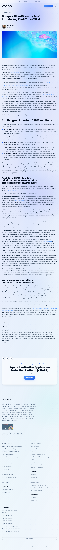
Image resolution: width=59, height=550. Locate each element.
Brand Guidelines (35, 482)
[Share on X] (7, 358)
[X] (7, 433)
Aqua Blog (7, 12)
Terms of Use (37, 546)
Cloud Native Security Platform (10, 510)
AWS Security (5, 469)
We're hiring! (37, 1)
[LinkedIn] (3, 433)
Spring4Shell (48, 241)
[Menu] (55, 6)
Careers (33, 480)
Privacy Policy (30, 546)
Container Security (7, 515)
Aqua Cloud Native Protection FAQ (40, 488)
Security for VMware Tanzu (9, 477)
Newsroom (34, 477)
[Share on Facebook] (3, 358)
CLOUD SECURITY (16, 323)
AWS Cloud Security (36, 449)
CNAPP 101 (33, 459)
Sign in (20, 1)
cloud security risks (11, 190)
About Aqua (34, 474)
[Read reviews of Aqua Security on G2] (29, 427)
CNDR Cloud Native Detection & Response (13, 446)
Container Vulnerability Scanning (11, 529)
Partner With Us (6, 492)
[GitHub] (14, 433)
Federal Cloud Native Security (10, 457)
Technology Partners (7, 489)
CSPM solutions (15, 73)
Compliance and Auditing (9, 449)
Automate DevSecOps (8, 441)
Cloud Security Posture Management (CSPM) (15, 85)
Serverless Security (7, 521)
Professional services (36, 490)
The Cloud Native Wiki (36, 443)
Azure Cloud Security (7, 472)
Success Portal (35, 503)
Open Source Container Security (10, 531)
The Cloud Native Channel (38, 454)
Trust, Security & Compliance (38, 485)
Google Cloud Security (8, 474)
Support (31, 1)
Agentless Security (10, 326)
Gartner (47, 82)
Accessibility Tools (52, 546)
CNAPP (26, 326)
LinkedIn (4, 342)
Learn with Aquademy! (37, 467)
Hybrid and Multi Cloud (8, 454)
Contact (25, 1)
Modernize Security (7, 443)
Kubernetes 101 (35, 446)
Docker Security (6, 480)
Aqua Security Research (37, 441)
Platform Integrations (7, 534)
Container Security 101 (36, 465)
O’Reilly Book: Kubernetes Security (40, 457)
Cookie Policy (44, 546)
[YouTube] (10, 433)
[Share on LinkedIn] (11, 358)
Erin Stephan (10, 26)
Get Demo (29, 378)
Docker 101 (33, 451)
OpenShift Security (7, 466)
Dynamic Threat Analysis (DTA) (10, 526)
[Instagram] (18, 433)
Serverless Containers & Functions (11, 451)
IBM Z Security (5, 482)
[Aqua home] (7, 6)
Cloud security (20, 326)
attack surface (19, 201)
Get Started (48, 6)
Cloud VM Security (7, 523)
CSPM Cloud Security (7, 513)
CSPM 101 (33, 462)
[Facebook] (21, 433)
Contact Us (34, 500)
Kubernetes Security (7, 464)
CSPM (29, 326)
